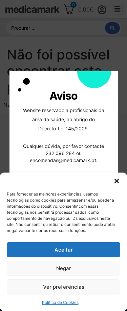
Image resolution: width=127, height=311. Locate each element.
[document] (63, 155)
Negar (63, 268)
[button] (116, 181)
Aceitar (64, 250)
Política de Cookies (60, 302)
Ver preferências (63, 287)
